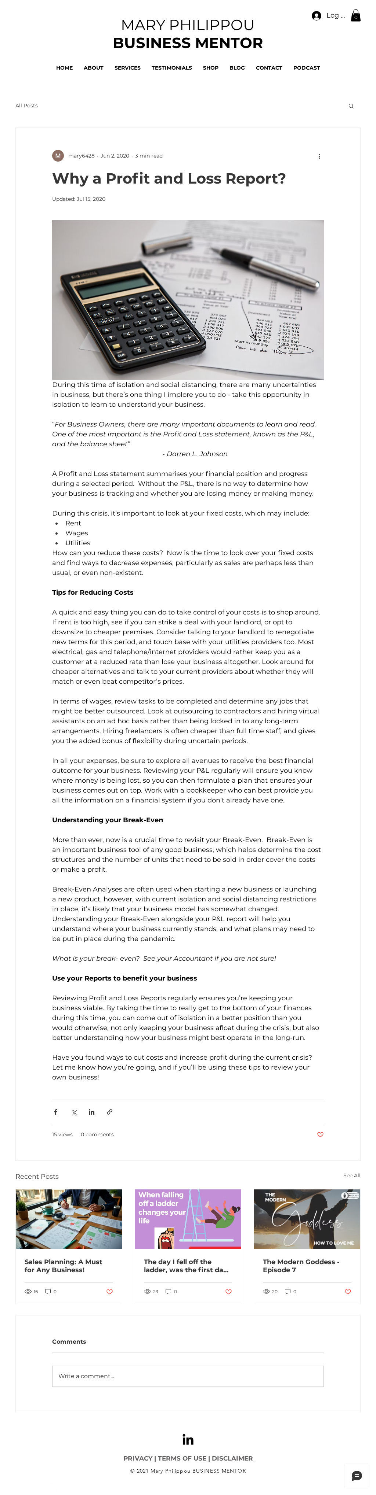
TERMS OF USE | (184, 1458)
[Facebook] (37, 1488)
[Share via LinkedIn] (91, 1111)
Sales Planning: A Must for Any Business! (63, 1266)
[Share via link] (109, 1111)
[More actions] (319, 155)
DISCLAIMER (231, 1458)
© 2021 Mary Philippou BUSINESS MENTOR (188, 1471)
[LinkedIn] (188, 1439)
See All (352, 1175)
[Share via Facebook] (55, 1111)
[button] (356, 15)
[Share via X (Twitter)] (73, 1111)
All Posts (26, 105)
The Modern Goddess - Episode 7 (301, 1266)
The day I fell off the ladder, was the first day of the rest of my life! (185, 1266)
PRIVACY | (140, 1458)
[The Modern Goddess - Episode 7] (307, 1219)
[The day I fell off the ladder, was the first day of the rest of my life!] (188, 1219)
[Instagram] (52, 1488)
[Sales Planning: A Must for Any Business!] (69, 1219)
